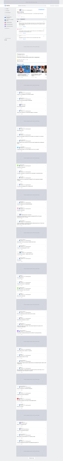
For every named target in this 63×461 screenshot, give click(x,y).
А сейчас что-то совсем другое (26, 10)
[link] (23, 71)
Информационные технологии (26, 214)
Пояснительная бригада (25, 429)
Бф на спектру (20, 61)
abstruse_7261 (20, 59)
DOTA (23, 59)
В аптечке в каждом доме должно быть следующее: (28, 57)
